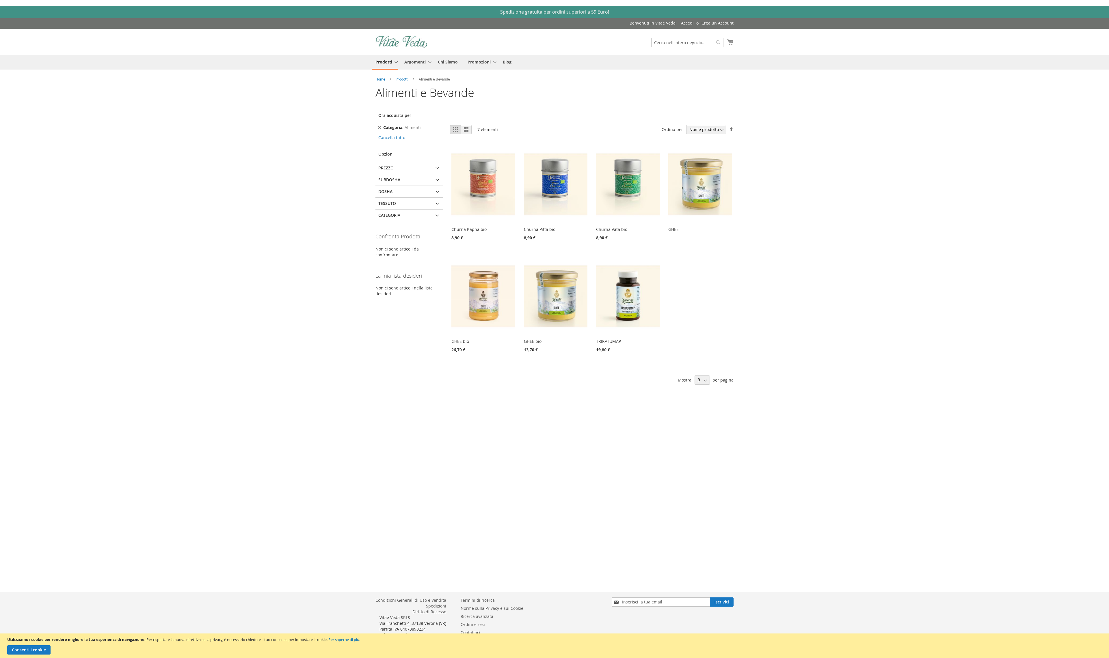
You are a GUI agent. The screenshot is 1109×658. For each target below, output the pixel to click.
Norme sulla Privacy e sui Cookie (492, 608)
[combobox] (687, 42)
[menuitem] (385, 62)
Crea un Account (718, 23)
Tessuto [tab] (387, 203)
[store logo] (401, 41)
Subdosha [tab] (389, 179)
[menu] (554, 62)
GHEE (673, 229)
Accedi (687, 23)
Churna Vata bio (611, 229)
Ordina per (672, 129)
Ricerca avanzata (477, 616)
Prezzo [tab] (386, 168)
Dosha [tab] (385, 191)
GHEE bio (460, 341)
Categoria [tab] (389, 215)
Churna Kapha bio (469, 229)
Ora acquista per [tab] (394, 115)
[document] (555, 646)
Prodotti (402, 79)
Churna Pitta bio (539, 229)
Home (380, 79)
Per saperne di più (343, 639)
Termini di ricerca (478, 600)
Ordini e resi (473, 624)
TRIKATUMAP (608, 341)
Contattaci (470, 632)
